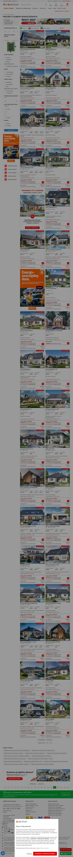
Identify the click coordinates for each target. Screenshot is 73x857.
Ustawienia (29, 853)
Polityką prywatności (44, 848)
